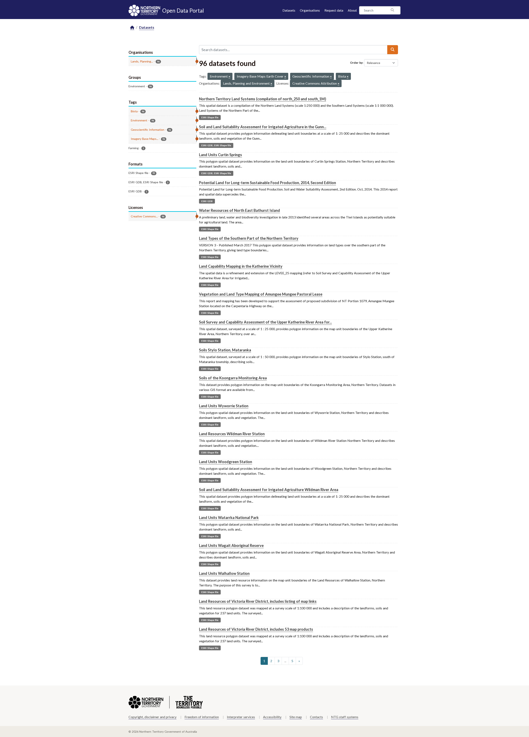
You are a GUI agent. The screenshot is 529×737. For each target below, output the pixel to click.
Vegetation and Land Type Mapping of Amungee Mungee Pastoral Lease (260, 294)
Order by (356, 62)
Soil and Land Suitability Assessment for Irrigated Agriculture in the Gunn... (262, 127)
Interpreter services (241, 717)
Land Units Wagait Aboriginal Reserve (231, 545)
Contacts (316, 717)
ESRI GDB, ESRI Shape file (216, 145)
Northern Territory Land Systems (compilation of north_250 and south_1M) (262, 99)
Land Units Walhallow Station (224, 573)
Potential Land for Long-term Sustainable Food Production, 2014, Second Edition (267, 182)
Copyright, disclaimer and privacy (152, 717)
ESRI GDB (207, 201)
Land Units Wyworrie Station (223, 406)
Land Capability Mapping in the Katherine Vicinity (240, 266)
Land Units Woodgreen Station (225, 461)
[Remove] (229, 76)
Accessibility (272, 717)
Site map (296, 717)
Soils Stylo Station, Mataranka (225, 350)
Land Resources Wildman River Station (232, 433)
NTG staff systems (344, 717)
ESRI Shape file (209, 117)
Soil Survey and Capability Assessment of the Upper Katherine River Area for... (265, 322)
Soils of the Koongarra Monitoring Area (233, 378)
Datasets (288, 10)
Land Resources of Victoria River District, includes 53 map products (256, 629)
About (352, 10)
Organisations (310, 10)
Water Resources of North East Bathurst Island (239, 210)
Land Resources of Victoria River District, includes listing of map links (258, 601)
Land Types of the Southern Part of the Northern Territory (248, 238)
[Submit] (392, 49)
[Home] (132, 27)
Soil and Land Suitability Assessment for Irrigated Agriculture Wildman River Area (268, 489)
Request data (333, 10)
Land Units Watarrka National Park (229, 517)
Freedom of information (202, 717)
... (285, 661)
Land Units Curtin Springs (220, 154)
